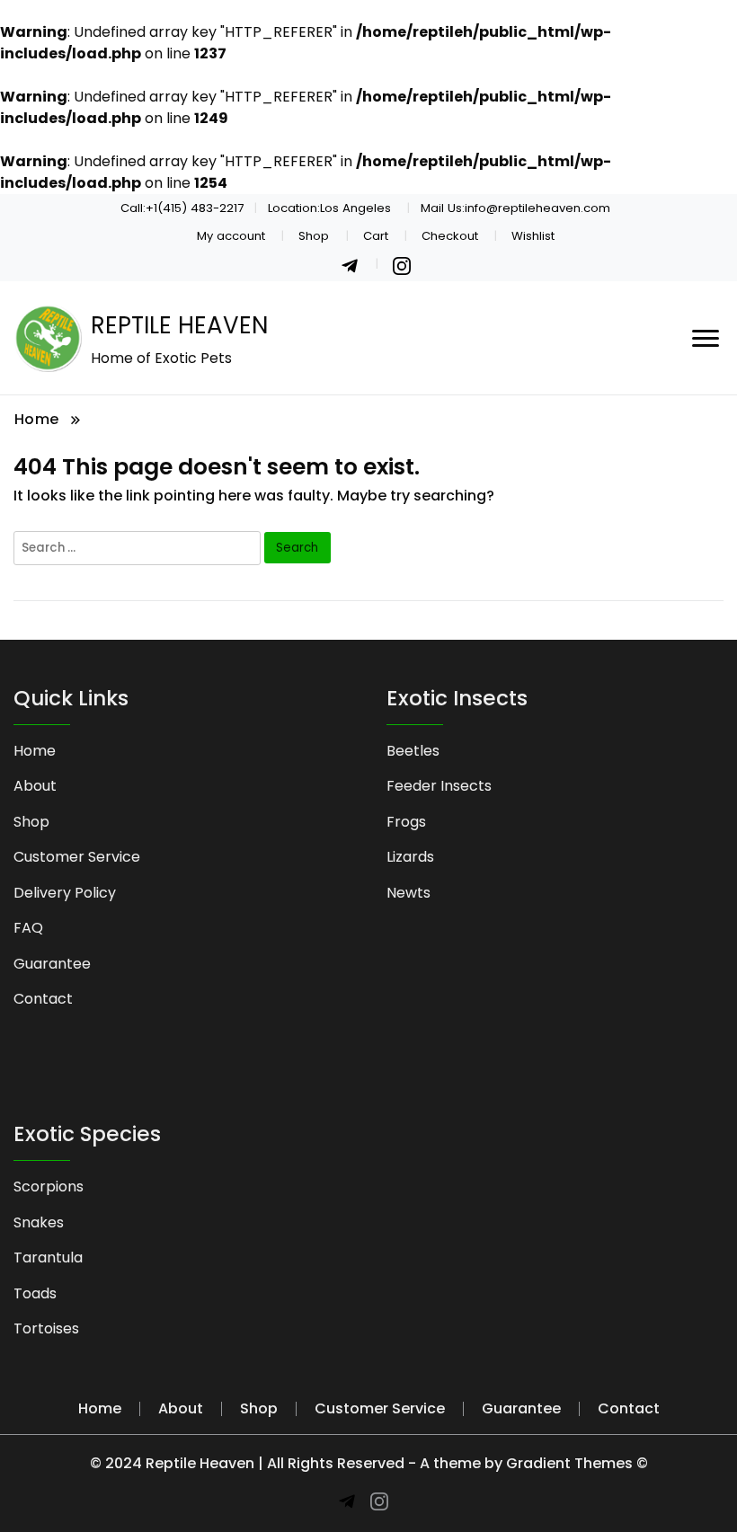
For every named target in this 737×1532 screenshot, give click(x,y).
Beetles (413, 750)
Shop (313, 235)
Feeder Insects (439, 785)
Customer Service (76, 856)
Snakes (38, 1222)
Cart (375, 235)
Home (34, 750)
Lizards (410, 856)
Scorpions (48, 1186)
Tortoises (46, 1328)
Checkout (450, 235)
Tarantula (48, 1257)
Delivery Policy (64, 892)
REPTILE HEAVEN (179, 325)
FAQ (28, 927)
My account (231, 235)
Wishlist (533, 235)
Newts (408, 892)
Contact (43, 998)
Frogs (406, 821)
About (35, 785)
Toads (35, 1293)
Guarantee (52, 963)
